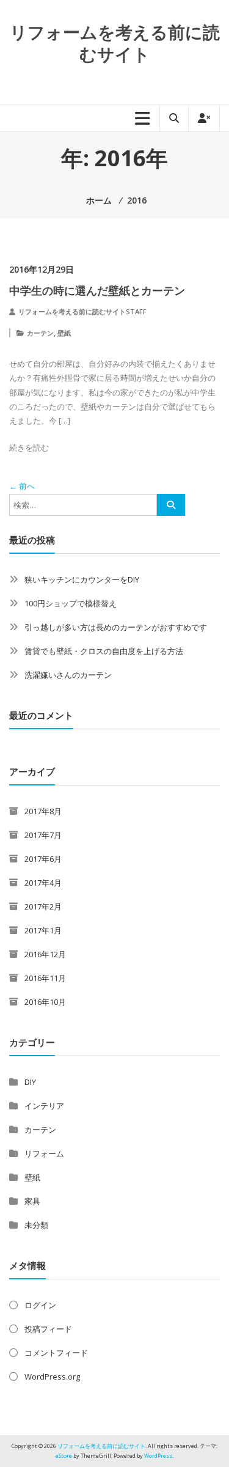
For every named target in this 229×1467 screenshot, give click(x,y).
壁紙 (64, 332)
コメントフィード (56, 1352)
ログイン (40, 1305)
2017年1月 (43, 930)
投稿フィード (48, 1328)
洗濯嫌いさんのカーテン (68, 674)
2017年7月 (43, 834)
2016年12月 (45, 954)
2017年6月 (43, 858)
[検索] (171, 505)
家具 (32, 1201)
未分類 (36, 1224)
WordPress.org (52, 1376)
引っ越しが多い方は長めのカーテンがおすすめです (115, 627)
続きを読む (29, 447)
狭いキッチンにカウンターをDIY (81, 579)
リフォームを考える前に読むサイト (115, 42)
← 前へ (22, 485)
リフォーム (44, 1153)
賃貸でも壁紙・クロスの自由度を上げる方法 (103, 650)
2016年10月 (45, 1001)
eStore (64, 1456)
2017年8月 (43, 811)
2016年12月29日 (41, 269)
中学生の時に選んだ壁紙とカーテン (97, 290)
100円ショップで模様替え (70, 603)
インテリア (44, 1105)
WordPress (158, 1456)
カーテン (40, 332)
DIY (30, 1081)
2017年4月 (43, 882)
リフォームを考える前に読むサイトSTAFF (82, 311)
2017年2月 (43, 906)
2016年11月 (45, 978)
